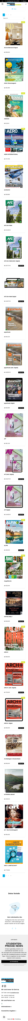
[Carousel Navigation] (14, 928)
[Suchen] (26, 4)
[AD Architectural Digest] (14, 34)
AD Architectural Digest (11, 47)
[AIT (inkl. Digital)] (14, 461)
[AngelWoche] (14, 567)
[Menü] (2, 4)
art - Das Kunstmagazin (11, 830)
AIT (5, 438)
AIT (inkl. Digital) (9, 474)
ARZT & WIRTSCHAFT (10, 865)
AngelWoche (7, 581)
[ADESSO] (14, 105)
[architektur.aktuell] (14, 781)
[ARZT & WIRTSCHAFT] (14, 852)
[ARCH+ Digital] (14, 709)
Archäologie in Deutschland (12, 759)
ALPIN (6, 545)
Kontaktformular (14, 992)
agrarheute (7, 332)
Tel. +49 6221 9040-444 (7, 995)
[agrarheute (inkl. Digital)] (14, 354)
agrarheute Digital (9, 403)
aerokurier (7, 190)
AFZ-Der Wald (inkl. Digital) (12, 261)
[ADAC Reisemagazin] (14, 69)
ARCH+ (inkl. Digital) (10, 687)
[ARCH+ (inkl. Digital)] (14, 674)
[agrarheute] (14, 318)
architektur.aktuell (9, 794)
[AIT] (14, 425)
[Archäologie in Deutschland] (14, 745)
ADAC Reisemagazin (10, 83)
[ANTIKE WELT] (14, 603)
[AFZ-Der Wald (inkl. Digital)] (14, 247)
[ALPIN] (14, 532)
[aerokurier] (14, 176)
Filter (15, 9)
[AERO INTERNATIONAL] (14, 141)
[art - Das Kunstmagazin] (14, 816)
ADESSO (6, 118)
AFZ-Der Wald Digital (10, 296)
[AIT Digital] (14, 496)
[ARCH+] (14, 638)
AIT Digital (7, 510)
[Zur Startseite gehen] (14, 4)
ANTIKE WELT (8, 616)
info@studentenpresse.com (9, 965)
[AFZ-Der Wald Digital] (14, 283)
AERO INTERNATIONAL (11, 154)
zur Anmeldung (14, 961)
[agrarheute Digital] (14, 389)
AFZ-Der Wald (8, 225)
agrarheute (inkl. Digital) (11, 367)
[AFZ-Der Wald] (14, 212)
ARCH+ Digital (8, 723)
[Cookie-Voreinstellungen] (4, 1017)
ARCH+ (6, 652)
